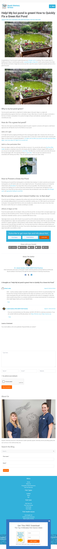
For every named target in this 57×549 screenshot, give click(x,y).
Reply (8, 302)
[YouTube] (9, 1)
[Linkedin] (31, 275)
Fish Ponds (32, 19)
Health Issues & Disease (28, 517)
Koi (28, 497)
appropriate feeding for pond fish (14, 191)
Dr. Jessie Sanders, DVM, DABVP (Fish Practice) (16, 308)
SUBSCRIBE (44, 237)
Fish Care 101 (28, 503)
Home (28, 482)
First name (6, 456)
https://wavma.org (46, 314)
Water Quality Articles (28, 518)
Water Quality (38, 19)
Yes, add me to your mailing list (9, 376)
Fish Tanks (28, 509)
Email (4, 463)
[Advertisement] (28, 339)
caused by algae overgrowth (31, 62)
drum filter (29, 152)
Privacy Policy (4, 539)
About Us (28, 483)
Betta (28, 495)
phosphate (13, 185)
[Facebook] (2, 1)
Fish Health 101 (28, 515)
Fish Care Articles (28, 505)
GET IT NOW (33, 541)
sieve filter (25, 151)
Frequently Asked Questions (28, 485)
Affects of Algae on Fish (9, 209)
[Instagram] (4, 1)
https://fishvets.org (35, 314)
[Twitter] (7, 1)
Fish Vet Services (28, 487)
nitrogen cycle (31, 60)
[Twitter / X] (28, 275)
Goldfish (28, 493)
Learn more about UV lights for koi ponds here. (16, 140)
